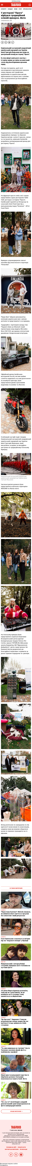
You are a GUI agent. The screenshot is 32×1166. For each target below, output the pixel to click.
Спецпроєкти (22, 1147)
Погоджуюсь (4, 1165)
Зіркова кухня (27, 9)
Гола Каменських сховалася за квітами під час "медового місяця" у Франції (15, 940)
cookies (15, 1163)
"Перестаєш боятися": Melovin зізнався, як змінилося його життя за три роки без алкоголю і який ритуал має (16, 914)
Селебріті (3, 9)
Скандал (10, 9)
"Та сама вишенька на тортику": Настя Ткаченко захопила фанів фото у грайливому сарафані (15, 1050)
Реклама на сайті (11, 1147)
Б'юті (20, 9)
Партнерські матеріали (11, 1149)
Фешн (15, 9)
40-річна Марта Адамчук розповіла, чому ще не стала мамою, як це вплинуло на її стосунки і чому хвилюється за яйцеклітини (14, 993)
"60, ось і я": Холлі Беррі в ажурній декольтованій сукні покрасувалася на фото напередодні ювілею (15, 1104)
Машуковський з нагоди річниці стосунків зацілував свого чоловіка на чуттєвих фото (15, 966)
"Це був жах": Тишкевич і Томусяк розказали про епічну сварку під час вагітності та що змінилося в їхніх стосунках (14, 1022)
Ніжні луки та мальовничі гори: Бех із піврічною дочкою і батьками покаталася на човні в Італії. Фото (15, 1077)
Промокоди (23, 1149)
